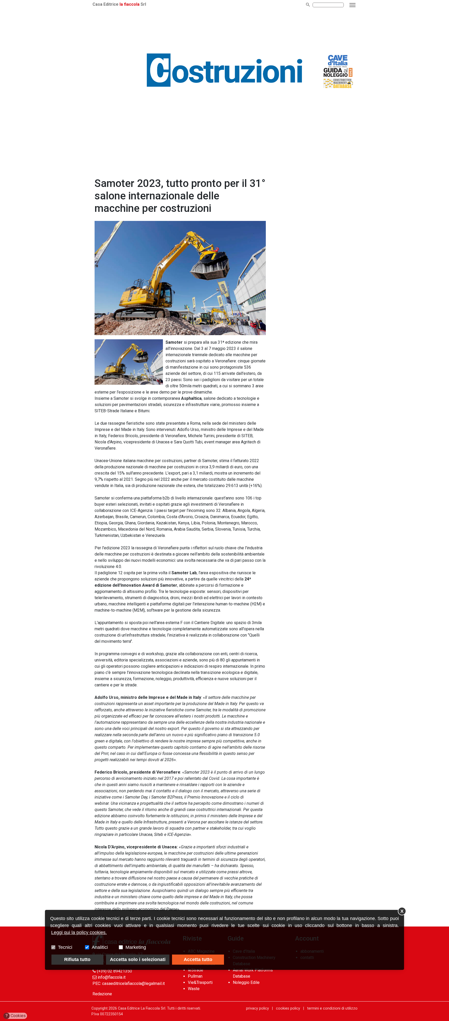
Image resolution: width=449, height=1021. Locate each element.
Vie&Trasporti (200, 982)
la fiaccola (130, 4)
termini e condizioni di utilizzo (332, 1008)
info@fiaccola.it (112, 977)
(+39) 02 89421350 (114, 971)
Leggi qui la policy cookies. (79, 932)
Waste (194, 988)
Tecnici (65, 947)
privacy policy (257, 1008)
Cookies (15, 1015)
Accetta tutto (198, 959)
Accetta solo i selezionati (138, 959)
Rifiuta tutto (77, 959)
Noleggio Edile (246, 982)
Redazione (102, 993)
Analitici (100, 947)
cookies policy (288, 1008)
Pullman (195, 976)
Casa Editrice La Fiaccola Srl (141, 1008)
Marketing (136, 947)
